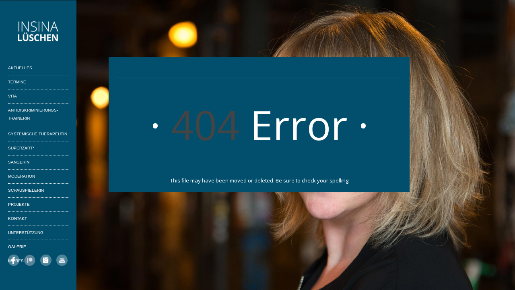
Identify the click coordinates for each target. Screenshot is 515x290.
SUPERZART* (21, 148)
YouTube (62, 260)
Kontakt (17, 218)
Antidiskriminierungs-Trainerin (33, 114)
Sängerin (18, 162)
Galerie (17, 246)
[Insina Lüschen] (38, 32)
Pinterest (29, 260)
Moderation (21, 176)
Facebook (13, 260)
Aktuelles (20, 68)
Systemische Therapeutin (37, 134)
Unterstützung (25, 232)
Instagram (46, 260)
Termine (17, 82)
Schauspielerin (26, 190)
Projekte (19, 204)
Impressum (20, 261)
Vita (12, 96)
